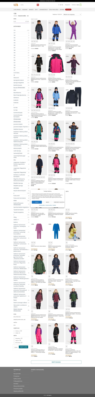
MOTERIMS (62, 9)
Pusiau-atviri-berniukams (20, 198)
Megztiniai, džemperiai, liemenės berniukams (19, 179)
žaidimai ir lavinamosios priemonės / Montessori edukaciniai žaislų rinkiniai (20, 272)
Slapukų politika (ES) (18, 391)
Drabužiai (31, 9)
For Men (16, 110)
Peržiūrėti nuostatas (58, 202)
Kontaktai (54, 205)
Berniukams (18, 342)
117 (14, 32)
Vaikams (17, 340)
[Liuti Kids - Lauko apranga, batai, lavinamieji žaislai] (16, 5)
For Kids (16, 107)
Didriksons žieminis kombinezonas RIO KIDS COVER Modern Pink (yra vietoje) (72, 180)
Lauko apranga (17, 9)
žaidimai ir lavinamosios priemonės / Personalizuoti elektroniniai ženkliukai (20, 290)
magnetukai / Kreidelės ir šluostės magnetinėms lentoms (20, 164)
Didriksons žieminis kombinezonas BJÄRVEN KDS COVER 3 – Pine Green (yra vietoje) (73, 314)
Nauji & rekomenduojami (20, 190)
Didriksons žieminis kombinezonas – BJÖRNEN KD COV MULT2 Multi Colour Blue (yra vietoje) (73, 148)
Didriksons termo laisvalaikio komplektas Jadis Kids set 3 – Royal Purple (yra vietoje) (72, 46)
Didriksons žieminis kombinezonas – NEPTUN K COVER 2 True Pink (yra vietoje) (56, 180)
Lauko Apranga (17, 150)
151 (14, 57)
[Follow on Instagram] (60, 4)
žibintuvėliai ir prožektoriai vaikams (20, 305)
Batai (36, 9)
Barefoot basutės (18, 85)
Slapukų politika (42, 205)
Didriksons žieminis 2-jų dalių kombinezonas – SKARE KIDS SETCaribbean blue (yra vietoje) (55, 48)
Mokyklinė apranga (18, 185)
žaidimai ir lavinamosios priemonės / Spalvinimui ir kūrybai (20, 296)
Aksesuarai (24, 9)
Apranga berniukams (19, 80)
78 (14, 75)
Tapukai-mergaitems (19, 212)
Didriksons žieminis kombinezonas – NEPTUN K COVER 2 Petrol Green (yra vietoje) (39, 146)
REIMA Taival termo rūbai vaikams (38, 246)
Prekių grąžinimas (18, 381)
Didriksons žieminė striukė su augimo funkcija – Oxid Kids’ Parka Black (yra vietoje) (72, 281)
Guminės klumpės (18, 112)
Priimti (37, 202)
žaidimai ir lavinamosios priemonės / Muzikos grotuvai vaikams (21, 278)
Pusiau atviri (17, 195)
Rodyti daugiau (56, 362)
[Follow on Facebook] (58, 4)
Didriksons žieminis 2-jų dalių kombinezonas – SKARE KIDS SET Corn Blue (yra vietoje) (38, 214)
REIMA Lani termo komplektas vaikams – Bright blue (54, 247)
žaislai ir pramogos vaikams (20, 302)
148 (14, 50)
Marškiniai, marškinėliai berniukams (19, 175)
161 (14, 70)
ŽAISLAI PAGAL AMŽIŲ (53, 9)
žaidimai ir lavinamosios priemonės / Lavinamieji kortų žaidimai (19, 232)
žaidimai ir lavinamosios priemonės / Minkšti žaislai (20, 267)
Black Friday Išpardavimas (20, 95)
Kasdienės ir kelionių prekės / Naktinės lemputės (21, 140)
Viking (15, 217)
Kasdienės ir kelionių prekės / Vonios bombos (21, 144)
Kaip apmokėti (17, 373)
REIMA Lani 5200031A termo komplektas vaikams (71, 247)
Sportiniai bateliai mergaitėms (21, 207)
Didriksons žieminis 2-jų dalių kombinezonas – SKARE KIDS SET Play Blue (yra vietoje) (55, 113)
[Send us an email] (62, 4)
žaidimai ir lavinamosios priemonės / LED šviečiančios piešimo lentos (21, 249)
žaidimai (16, 222)
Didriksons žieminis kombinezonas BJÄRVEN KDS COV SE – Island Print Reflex (38, 79)
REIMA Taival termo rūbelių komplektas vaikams (71, 214)
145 (14, 45)
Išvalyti (15, 347)
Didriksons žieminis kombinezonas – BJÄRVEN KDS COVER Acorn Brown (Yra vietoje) (56, 214)
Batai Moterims (17, 92)
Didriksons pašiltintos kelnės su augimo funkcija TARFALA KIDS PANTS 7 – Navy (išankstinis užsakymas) (38, 182)
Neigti (47, 202)
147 (14, 47)
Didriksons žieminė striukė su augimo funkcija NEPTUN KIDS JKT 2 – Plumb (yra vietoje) (73, 81)
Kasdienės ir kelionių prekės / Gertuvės (21, 132)
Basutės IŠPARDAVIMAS (19, 87)
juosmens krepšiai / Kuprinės (21, 126)
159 (14, 67)
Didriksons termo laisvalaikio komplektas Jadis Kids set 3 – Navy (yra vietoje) (72, 113)
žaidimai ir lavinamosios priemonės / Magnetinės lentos (19, 262)
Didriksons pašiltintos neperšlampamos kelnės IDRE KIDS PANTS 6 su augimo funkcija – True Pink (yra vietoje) (73, 351)
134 (14, 35)
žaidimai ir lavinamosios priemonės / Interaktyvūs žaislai (20, 226)
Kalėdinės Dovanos (18, 129)
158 (14, 65)
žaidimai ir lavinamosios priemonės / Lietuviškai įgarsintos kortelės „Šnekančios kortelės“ (19, 256)
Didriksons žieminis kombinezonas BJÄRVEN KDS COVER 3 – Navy (38, 45)
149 (14, 52)
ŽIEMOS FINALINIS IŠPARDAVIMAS (18, 310)
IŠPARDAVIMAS (17, 119)
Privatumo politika (48, 205)
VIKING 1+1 (16, 219)
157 (14, 62)
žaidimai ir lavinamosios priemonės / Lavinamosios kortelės (20, 243)
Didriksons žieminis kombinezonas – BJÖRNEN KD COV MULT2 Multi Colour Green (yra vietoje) (56, 148)
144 (14, 42)
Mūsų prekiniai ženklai (19, 386)
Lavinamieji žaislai (43, 9)
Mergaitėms (18, 338)
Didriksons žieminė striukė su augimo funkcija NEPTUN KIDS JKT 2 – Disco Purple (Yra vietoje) (38, 115)
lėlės (15, 160)
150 (14, 55)
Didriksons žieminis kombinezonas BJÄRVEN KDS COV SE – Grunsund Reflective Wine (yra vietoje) (38, 316)
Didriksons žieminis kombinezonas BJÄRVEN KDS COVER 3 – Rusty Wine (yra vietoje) (56, 316)
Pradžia (15, 15)
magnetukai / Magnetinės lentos (20, 169)
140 (14, 37)
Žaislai (15, 300)
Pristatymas (16, 376)
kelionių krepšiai (17, 148)
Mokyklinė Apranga (18, 183)
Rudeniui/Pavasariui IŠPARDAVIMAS (18, 203)
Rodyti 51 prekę (23, 347)
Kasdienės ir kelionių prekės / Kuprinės (21, 136)
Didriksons (16, 97)
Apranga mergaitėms (19, 82)
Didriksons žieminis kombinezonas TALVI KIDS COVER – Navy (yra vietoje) (55, 281)
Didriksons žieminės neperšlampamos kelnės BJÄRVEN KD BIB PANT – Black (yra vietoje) (55, 349)
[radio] (32, 41)
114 (14, 30)
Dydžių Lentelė (17, 378)
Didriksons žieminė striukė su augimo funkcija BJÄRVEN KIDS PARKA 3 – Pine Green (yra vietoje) (38, 281)
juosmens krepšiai (18, 124)
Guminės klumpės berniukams (18, 115)
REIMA (15, 200)
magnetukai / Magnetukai (20, 172)
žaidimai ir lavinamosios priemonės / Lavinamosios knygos (20, 238)
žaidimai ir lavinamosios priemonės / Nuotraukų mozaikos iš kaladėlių (19, 284)
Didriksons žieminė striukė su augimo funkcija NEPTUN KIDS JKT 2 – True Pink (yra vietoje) (56, 79)
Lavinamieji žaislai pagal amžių (19, 156)
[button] (67, 5)
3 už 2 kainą (16, 72)
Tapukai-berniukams (19, 209)
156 (14, 60)
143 (14, 40)
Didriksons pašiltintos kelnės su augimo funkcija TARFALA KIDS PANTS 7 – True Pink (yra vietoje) (38, 351)
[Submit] (38, 5)
